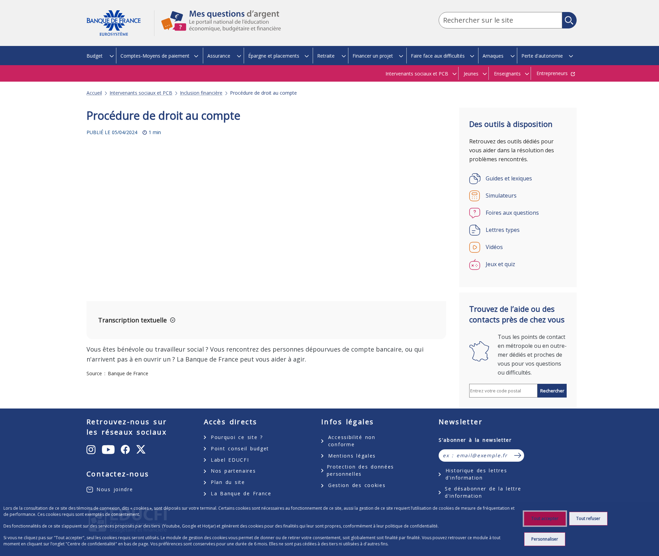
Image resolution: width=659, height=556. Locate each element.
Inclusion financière (201, 93)
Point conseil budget (240, 448)
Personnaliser (544, 539)
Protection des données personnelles (360, 470)
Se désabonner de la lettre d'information (483, 492)
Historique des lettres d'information (476, 474)
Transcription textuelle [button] (132, 320)
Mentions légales (352, 455)
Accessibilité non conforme (351, 441)
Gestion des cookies (356, 485)
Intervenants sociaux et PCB (140, 93)
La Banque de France (241, 493)
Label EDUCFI (230, 460)
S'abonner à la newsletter (475, 440)
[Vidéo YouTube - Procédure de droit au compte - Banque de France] (224, 223)
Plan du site (228, 482)
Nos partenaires (233, 471)
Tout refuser (588, 518)
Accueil (94, 93)
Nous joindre (114, 489)
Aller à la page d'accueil (120, 23)
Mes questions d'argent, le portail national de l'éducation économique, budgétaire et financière (217, 27)
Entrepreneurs (552, 73)
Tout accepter (544, 518)
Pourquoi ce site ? (237, 437)
